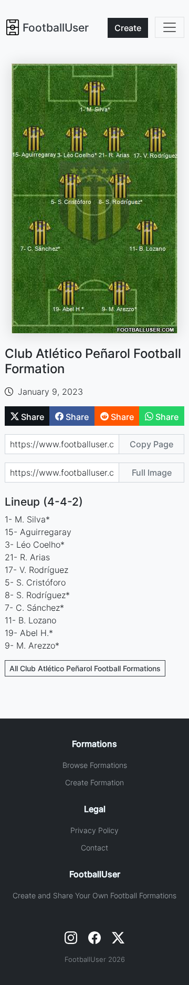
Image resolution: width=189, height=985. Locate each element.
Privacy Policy (94, 830)
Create (127, 28)
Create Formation (94, 782)
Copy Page (151, 444)
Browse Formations (94, 765)
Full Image (152, 472)
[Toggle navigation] (169, 27)
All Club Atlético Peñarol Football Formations (85, 668)
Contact (94, 847)
